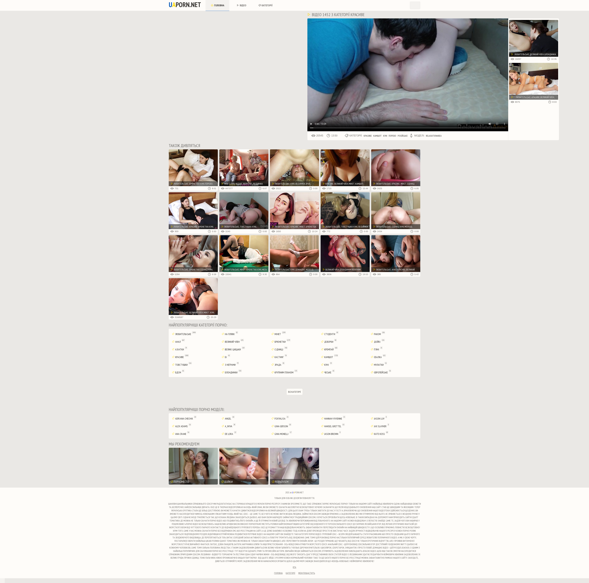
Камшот (377, 135)
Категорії (267, 5)
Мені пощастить (306, 573)
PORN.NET (185, 5)
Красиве (368, 135)
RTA (294, 567)
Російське (403, 135)
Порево (392, 135)
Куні (385, 135)
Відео (242, 5)
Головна (219, 5)
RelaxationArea (434, 135)
